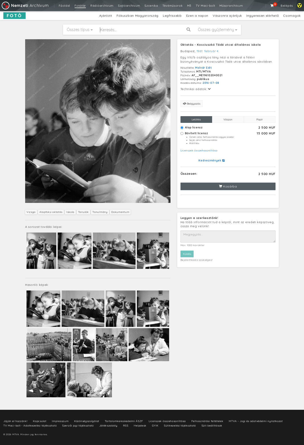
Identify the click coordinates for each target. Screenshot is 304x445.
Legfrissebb (172, 16)
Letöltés (196, 119)
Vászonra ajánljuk (227, 16)
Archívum (30, 5)
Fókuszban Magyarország (137, 16)
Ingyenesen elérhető (262, 16)
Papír (259, 119)
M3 (189, 5)
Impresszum (60, 421)
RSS (125, 425)
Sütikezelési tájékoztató (180, 425)
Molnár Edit (203, 67)
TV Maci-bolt (205, 5)
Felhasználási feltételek (207, 421)
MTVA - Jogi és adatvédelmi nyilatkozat (256, 421)
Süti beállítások (211, 425)
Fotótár (80, 5)
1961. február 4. (208, 51)
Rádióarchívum (101, 5)
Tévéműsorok (172, 5)
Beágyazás (193, 103)
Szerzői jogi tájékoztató (78, 425)
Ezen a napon (197, 16)
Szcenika (151, 5)
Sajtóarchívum (129, 5)
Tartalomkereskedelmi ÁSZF (124, 421)
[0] (272, 5)
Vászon (227, 119)
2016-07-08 (211, 82)
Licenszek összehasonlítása (199, 150)
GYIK (155, 425)
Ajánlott (105, 16)
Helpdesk (140, 425)
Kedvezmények (210, 160)
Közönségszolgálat (86, 421)
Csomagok (292, 16)
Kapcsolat (39, 421)
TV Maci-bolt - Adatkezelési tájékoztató (30, 425)
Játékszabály (108, 425)
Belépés (287, 5)
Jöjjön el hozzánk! (15, 421)
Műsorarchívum (231, 5)
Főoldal (64, 5)
